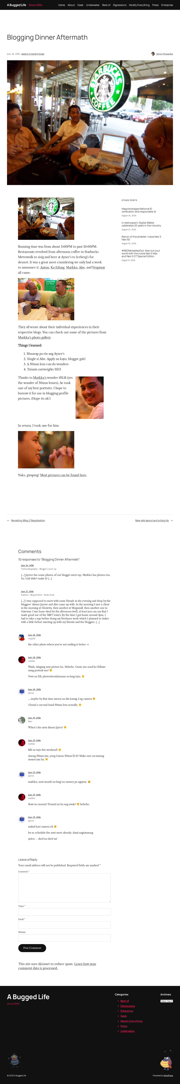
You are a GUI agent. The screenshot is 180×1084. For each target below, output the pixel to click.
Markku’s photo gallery (34, 337)
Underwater (128, 1031)
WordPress (168, 1075)
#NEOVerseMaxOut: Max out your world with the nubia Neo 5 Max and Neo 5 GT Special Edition (141, 253)
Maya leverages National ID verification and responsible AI (139, 210)
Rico (30, 721)
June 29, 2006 (34, 718)
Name (21, 906)
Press (124, 1026)
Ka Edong (57, 267)
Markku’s (39, 378)
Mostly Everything (33, 54)
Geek (124, 1016)
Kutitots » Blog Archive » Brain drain (37, 595)
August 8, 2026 (128, 260)
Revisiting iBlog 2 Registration (28, 520)
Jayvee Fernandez (165, 54)
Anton (44, 267)
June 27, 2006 (27, 591)
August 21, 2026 (129, 229)
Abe (82, 267)
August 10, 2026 (129, 243)
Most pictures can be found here (63, 475)
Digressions (128, 1006)
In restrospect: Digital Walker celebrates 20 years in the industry (141, 224)
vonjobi (31, 638)
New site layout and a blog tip (152, 520)
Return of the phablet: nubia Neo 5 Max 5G (141, 238)
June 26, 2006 (27, 565)
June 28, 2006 (34, 635)
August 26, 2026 (129, 215)
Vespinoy (98, 267)
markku (31, 661)
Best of (125, 1001)
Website (22, 932)
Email (21, 919)
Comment (23, 871)
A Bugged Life (16, 5)
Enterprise (127, 1011)
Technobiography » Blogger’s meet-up (39, 569)
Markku (71, 267)
